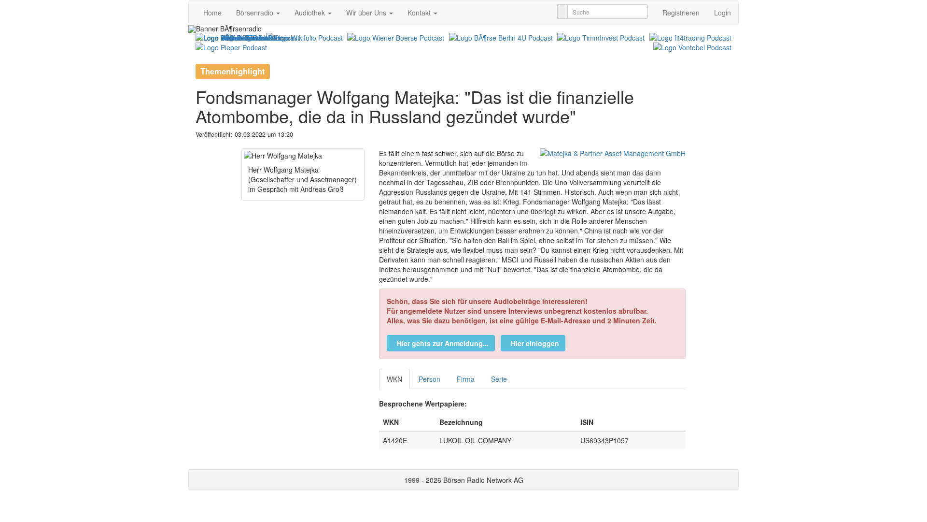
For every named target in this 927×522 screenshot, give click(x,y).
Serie (499, 379)
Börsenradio (255, 12)
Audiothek (311, 12)
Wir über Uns (367, 12)
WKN (394, 379)
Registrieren (681, 12)
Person (429, 379)
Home (212, 12)
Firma (466, 379)
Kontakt (420, 12)
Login (722, 12)
